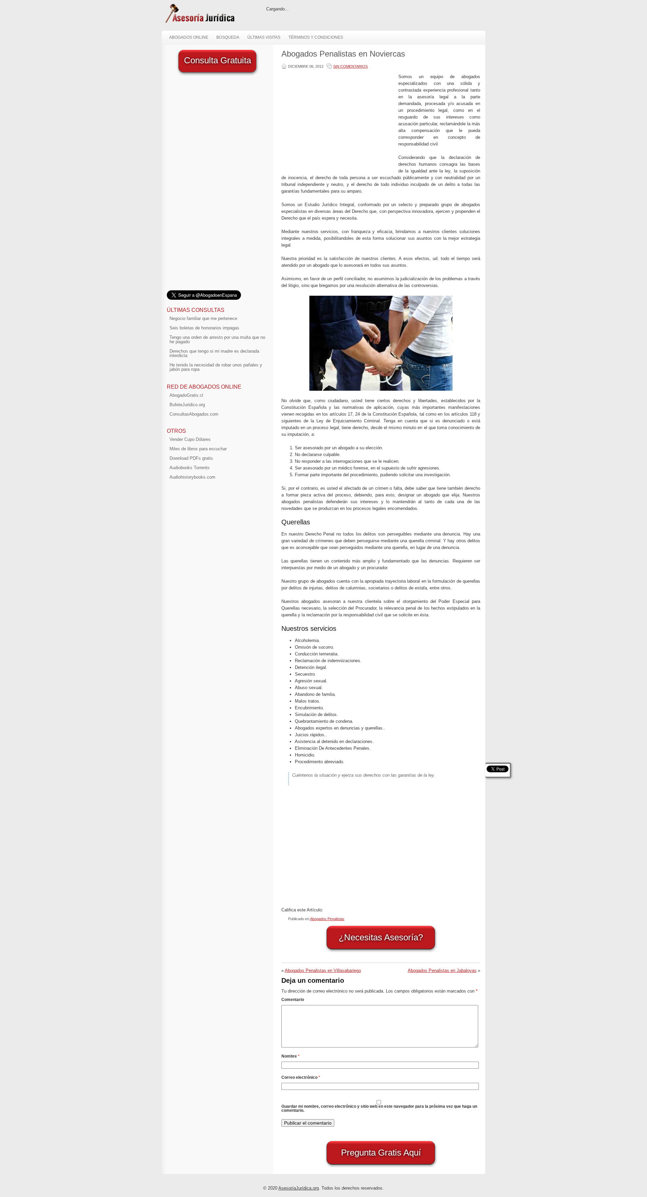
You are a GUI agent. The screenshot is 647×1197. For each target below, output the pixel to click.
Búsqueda (227, 37)
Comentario (292, 999)
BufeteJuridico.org (187, 404)
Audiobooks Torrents (190, 467)
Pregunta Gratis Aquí (381, 1152)
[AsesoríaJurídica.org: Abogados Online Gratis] (200, 22)
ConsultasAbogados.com (194, 414)
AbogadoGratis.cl (186, 395)
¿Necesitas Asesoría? (381, 937)
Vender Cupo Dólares (190, 439)
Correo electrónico (300, 1077)
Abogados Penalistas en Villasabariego (323, 970)
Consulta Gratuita (217, 60)
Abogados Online (188, 37)
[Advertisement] (338, 120)
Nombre (290, 1056)
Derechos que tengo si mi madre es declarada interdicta (214, 353)
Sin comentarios (350, 66)
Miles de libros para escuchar (198, 448)
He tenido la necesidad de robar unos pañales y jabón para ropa (216, 367)
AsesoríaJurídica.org (298, 1188)
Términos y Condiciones (315, 37)
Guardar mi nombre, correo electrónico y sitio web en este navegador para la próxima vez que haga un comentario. (379, 1108)
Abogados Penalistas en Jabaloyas (442, 970)
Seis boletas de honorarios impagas (204, 327)
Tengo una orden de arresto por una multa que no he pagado (217, 339)
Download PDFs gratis (191, 458)
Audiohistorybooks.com (192, 477)
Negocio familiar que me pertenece (203, 318)
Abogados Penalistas (327, 919)
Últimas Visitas (263, 37)
